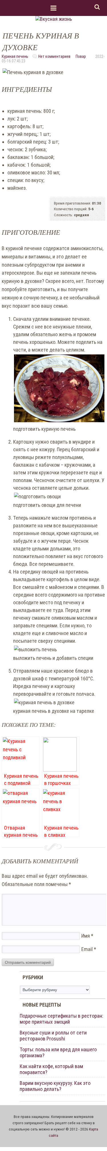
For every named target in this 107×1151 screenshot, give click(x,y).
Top (93, 1137)
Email (88, 949)
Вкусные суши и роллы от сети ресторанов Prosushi (53, 1036)
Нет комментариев (54, 56)
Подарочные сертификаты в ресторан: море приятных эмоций (61, 1019)
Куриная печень (15, 56)
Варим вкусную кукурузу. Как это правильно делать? (55, 1086)
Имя (87, 936)
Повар (81, 56)
